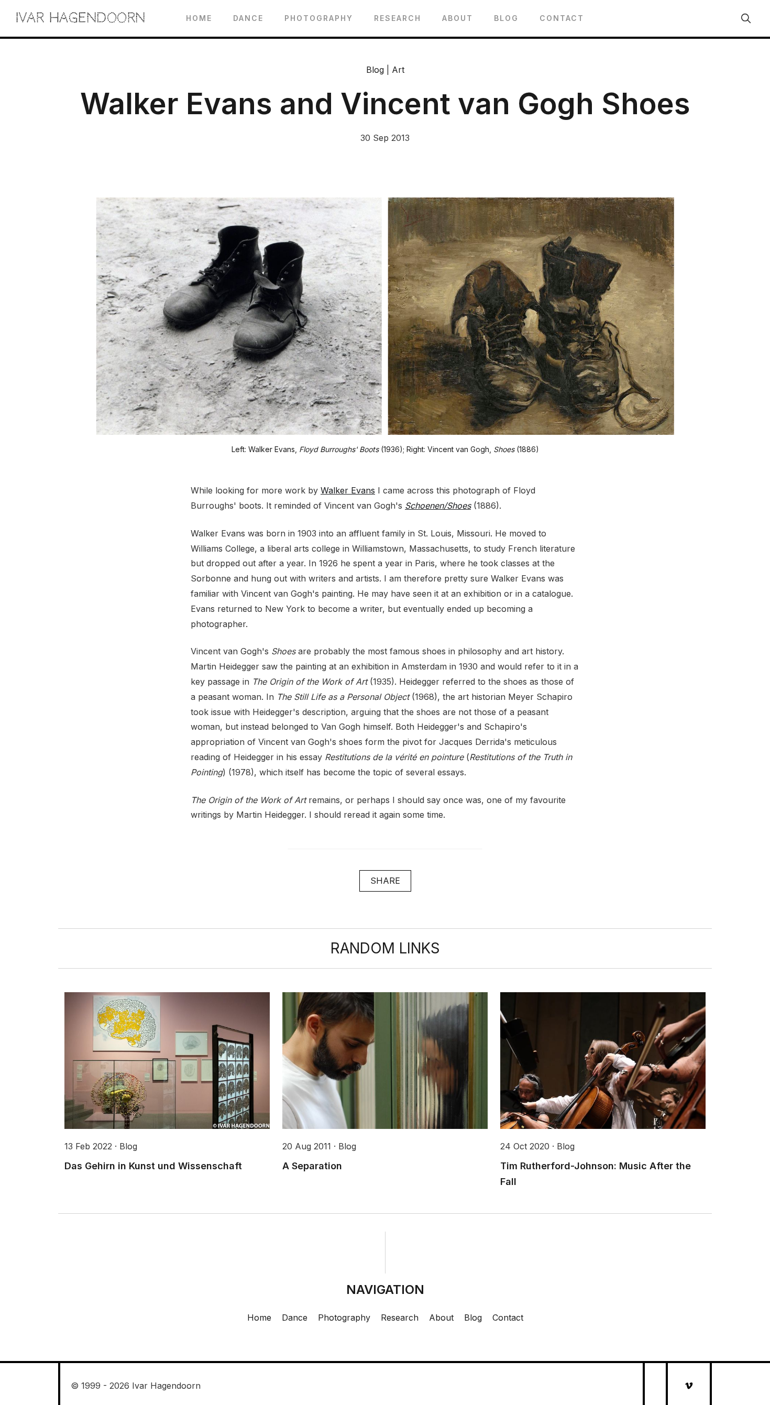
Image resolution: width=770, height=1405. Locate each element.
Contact (562, 18)
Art (398, 69)
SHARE (385, 880)
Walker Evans (348, 490)
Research (397, 18)
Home (199, 18)
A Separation (312, 1165)
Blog (506, 18)
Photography (318, 18)
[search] (746, 18)
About (457, 18)
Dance (248, 18)
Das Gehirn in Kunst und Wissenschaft (153, 1165)
